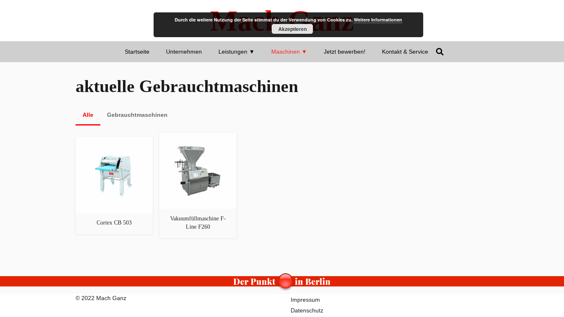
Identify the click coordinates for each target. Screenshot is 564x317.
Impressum (305, 299)
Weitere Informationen (378, 20)
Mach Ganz (111, 298)
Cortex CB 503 (114, 223)
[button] (258, 51)
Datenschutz (307, 310)
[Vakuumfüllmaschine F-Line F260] (198, 136)
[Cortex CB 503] (114, 140)
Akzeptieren (292, 29)
